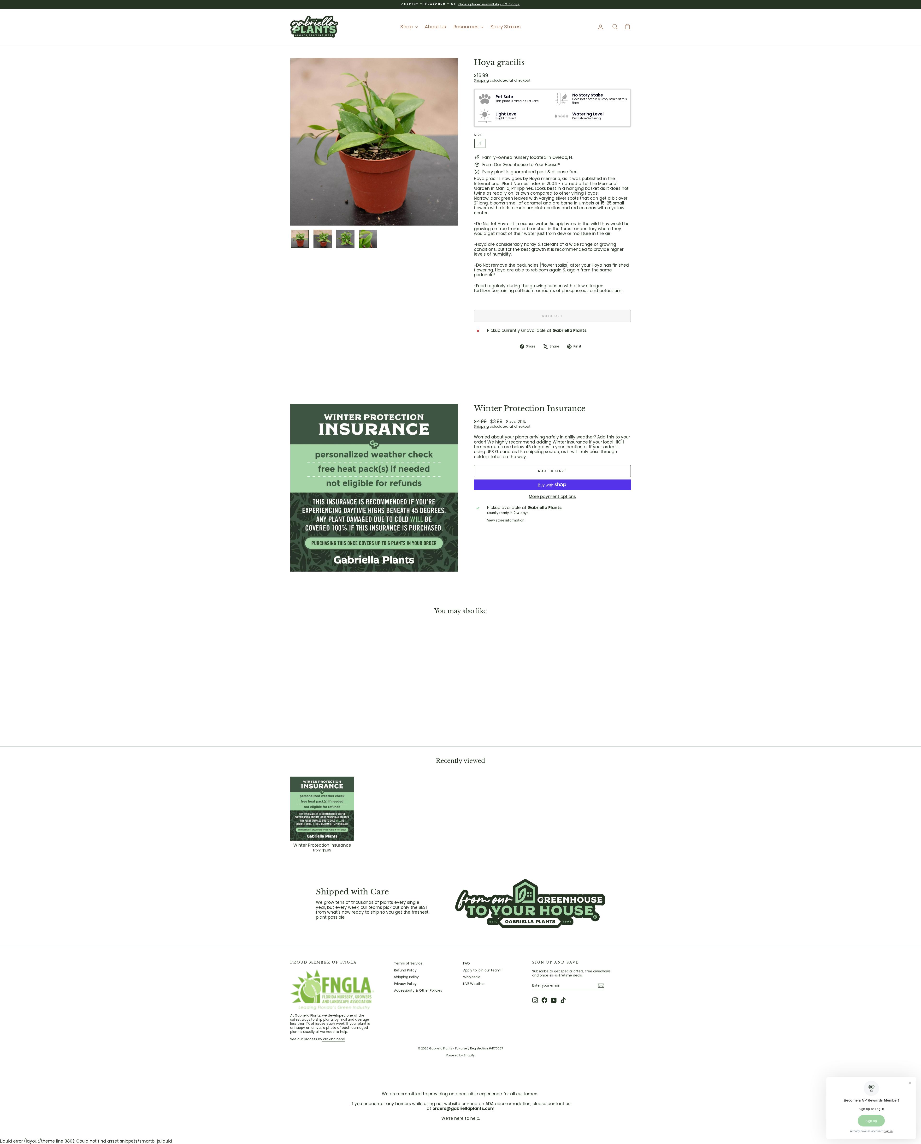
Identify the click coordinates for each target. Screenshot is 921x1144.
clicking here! (333, 1039)
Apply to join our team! (482, 970)
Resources (466, 26)
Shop (407, 26)
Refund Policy (405, 970)
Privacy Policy (405, 983)
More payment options (552, 496)
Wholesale (471, 977)
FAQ (466, 963)
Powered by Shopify (460, 1055)
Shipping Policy (406, 977)
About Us (435, 26)
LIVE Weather (474, 983)
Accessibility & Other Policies (418, 990)
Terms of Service (408, 963)
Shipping (481, 80)
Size (478, 135)
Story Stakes (505, 26)
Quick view (331, 703)
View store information (505, 520)
